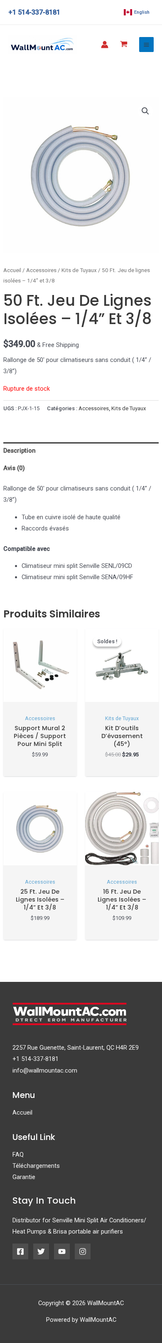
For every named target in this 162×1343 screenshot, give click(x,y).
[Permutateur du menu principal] (146, 44)
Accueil (12, 270)
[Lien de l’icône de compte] (104, 44)
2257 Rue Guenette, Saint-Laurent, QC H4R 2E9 (75, 1047)
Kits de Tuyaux (79, 270)
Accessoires (41, 270)
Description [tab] (19, 450)
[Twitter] (41, 1251)
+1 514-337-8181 (35, 1059)
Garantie (23, 1177)
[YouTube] (62, 1251)
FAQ (18, 1154)
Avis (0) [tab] (14, 468)
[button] (145, 111)
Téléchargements (36, 1166)
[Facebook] (20, 1251)
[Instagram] (83, 1251)
